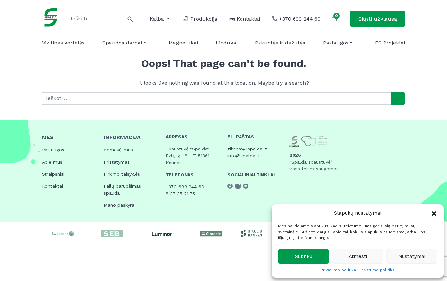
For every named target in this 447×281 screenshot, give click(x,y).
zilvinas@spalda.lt (247, 148)
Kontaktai (52, 186)
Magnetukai (183, 43)
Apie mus (52, 162)
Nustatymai (411, 256)
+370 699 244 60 (185, 186)
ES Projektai (390, 43)
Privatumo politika (338, 270)
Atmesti (358, 256)
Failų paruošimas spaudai (122, 190)
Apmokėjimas (118, 149)
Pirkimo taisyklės (122, 174)
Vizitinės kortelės (63, 43)
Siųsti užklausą (377, 19)
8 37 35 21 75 (180, 193)
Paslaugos (336, 43)
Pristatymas (117, 162)
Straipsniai (53, 174)
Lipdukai (227, 43)
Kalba (158, 19)
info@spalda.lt (243, 155)
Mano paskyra (119, 205)
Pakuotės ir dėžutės (280, 43)
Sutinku (303, 256)
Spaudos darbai (122, 43)
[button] (434, 213)
